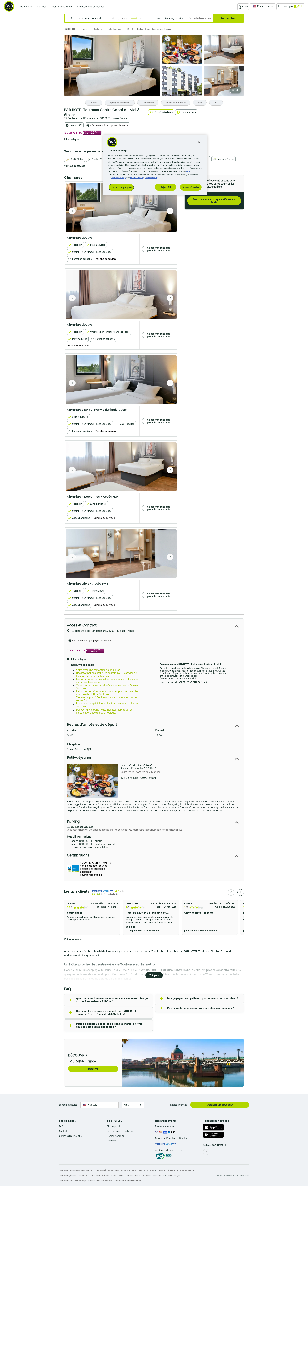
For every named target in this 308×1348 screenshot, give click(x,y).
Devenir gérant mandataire (120, 1131)
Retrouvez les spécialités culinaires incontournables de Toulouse (107, 705)
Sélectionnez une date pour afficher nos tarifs (214, 200)
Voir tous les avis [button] (73, 939)
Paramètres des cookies (153, 1175)
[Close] (199, 142)
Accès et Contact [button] (82, 625)
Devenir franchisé (115, 1136)
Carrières (111, 1140)
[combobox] (89, 18)
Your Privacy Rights (121, 187)
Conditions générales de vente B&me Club (175, 1170)
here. (188, 171)
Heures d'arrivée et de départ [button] (92, 724)
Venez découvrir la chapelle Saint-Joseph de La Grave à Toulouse (107, 687)
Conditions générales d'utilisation (74, 1170)
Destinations (25, 6)
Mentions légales (174, 1175)
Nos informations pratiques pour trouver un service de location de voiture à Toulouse (106, 675)
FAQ (61, 1126)
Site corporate (114, 1126)
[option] (121, 207)
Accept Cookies (190, 187)
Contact (63, 1131)
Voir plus (130, 927)
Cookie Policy (151, 177)
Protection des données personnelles (137, 1170)
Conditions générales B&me (71, 1175)
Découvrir (93, 1069)
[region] (155, 165)
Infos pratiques (71, 139)
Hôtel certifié (76, 125)
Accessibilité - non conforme (128, 1180)
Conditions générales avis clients (101, 1175)
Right (170, 211)
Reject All (165, 187)
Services (41, 6)
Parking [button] (73, 821)
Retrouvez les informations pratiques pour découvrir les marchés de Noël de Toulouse (107, 693)
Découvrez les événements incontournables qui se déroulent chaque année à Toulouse (104, 711)
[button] (171, 18)
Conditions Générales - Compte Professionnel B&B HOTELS (85, 1180)
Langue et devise (68, 1104)
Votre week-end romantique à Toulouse (98, 670)
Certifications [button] (78, 855)
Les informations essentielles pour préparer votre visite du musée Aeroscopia (107, 681)
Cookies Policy (118, 177)
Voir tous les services (74, 166)
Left (72, 211)
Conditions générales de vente (105, 1170)
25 (237, 89)
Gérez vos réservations (70, 1136)
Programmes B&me (62, 6)
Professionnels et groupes (90, 6)
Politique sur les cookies (129, 1175)
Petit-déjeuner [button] (79, 757)
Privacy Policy (137, 177)
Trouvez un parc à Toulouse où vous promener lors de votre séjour (106, 699)
